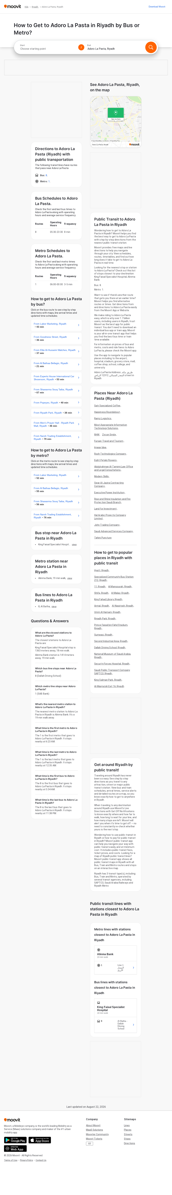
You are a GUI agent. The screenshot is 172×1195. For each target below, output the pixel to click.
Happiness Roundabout (107, 412)
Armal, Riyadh (101, 605)
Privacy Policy (26, 1160)
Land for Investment (105, 508)
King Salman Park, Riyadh (107, 680)
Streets (128, 1134)
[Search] (151, 47)
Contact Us (41, 1160)
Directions (129, 1143)
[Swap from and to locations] (81, 47)
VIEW (74, 544)
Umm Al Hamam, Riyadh (107, 612)
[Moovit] (12, 7)
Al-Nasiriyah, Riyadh (122, 605)
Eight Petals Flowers (105, 460)
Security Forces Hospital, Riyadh (111, 663)
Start (22, 45)
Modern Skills (101, 476)
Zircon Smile (109, 434)
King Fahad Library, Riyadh (108, 599)
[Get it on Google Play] (15, 1140)
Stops (127, 1138)
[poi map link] (116, 122)
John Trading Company (106, 525)
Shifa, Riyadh (101, 593)
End (89, 45)
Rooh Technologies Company (110, 453)
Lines (127, 1125)
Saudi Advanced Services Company (113, 531)
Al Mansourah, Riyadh (120, 586)
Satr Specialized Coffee (107, 405)
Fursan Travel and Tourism (108, 441)
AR (89, 1143)
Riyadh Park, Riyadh (104, 618)
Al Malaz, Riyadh (120, 593)
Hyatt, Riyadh (101, 570)
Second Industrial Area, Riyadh (110, 641)
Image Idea (100, 447)
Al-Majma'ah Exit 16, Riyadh (109, 686)
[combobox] (47, 49)
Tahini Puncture (103, 537)
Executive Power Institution (109, 492)
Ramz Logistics (102, 418)
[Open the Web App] (15, 1148)
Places (127, 1129)
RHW (96, 434)
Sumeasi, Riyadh (103, 634)
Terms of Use (10, 1160)
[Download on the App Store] (39, 1140)
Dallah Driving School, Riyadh (109, 647)
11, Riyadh (99, 586)
